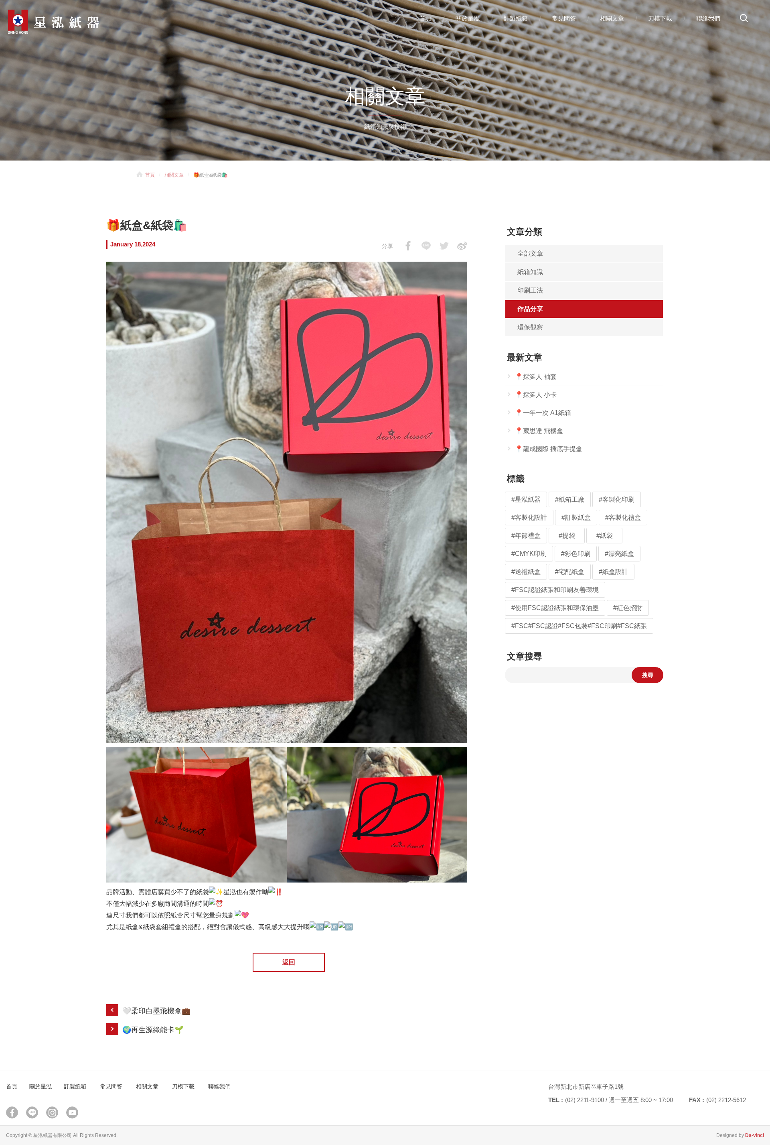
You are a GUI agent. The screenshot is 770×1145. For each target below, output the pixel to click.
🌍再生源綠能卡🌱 (152, 1030)
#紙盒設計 (613, 571)
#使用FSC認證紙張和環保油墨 (555, 607)
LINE (426, 246)
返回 (288, 962)
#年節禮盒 (526, 535)
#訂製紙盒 (576, 517)
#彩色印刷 (575, 553)
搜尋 (744, 21)
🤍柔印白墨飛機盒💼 (156, 1011)
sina (462, 246)
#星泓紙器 (526, 499)
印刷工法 (530, 290)
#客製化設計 (529, 517)
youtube (72, 1112)
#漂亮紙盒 (619, 553)
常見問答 (564, 18)
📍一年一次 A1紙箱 (543, 412)
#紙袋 (604, 535)
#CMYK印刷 (529, 553)
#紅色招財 (627, 607)
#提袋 (567, 535)
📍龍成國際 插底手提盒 (548, 448)
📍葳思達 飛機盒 (539, 430)
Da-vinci (754, 1135)
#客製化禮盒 (623, 517)
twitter (444, 246)
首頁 (425, 18)
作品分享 (530, 308)
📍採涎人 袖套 (536, 376)
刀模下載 (660, 18)
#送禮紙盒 (526, 571)
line (32, 1112)
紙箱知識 (530, 271)
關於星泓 (468, 18)
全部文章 (530, 253)
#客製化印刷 (616, 499)
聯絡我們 (708, 18)
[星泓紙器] (68, 22)
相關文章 (612, 18)
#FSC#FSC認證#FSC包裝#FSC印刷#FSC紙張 (579, 625)
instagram (52, 1112)
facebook (408, 246)
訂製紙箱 (516, 18)
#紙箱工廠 (569, 499)
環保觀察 (530, 327)
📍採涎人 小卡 (536, 394)
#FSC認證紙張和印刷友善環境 (555, 589)
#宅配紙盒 (569, 571)
